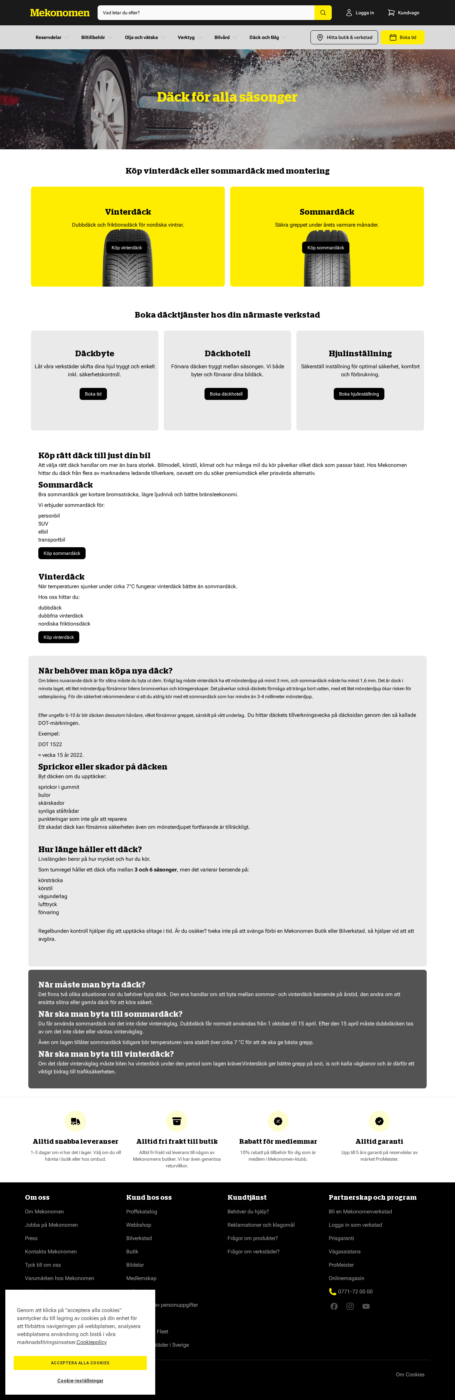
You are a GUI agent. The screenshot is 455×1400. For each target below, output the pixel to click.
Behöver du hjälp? (248, 1211)
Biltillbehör (93, 37)
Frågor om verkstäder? (254, 1251)
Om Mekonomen (44, 1211)
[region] (80, 1342)
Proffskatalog (141, 1211)
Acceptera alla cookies (80, 1363)
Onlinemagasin (346, 1278)
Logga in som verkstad (355, 1225)
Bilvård (222, 37)
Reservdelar (48, 37)
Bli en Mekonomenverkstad (360, 1211)
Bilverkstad (139, 1238)
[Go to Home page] (60, 12)
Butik (132, 1251)
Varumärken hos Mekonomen (59, 1278)
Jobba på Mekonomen (51, 1225)
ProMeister (341, 1265)
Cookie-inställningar (80, 1380)
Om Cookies (410, 1374)
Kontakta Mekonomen (51, 1251)
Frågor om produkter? (253, 1238)
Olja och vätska (141, 37)
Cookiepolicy (92, 1342)
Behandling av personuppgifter (162, 1305)
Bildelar (135, 1265)
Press (31, 1238)
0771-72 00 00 (355, 1291)
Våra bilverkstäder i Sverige (157, 1345)
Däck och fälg (264, 37)
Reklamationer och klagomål (261, 1225)
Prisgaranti (341, 1238)
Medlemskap (141, 1278)
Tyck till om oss (43, 1265)
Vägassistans (345, 1251)
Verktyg (186, 37)
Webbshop (138, 1225)
